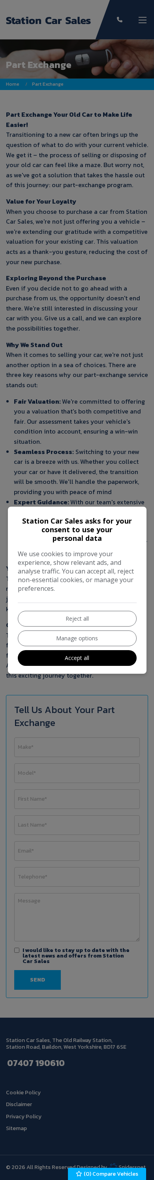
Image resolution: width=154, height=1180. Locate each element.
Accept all (77, 658)
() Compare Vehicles (110, 1174)
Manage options (77, 638)
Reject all (77, 618)
